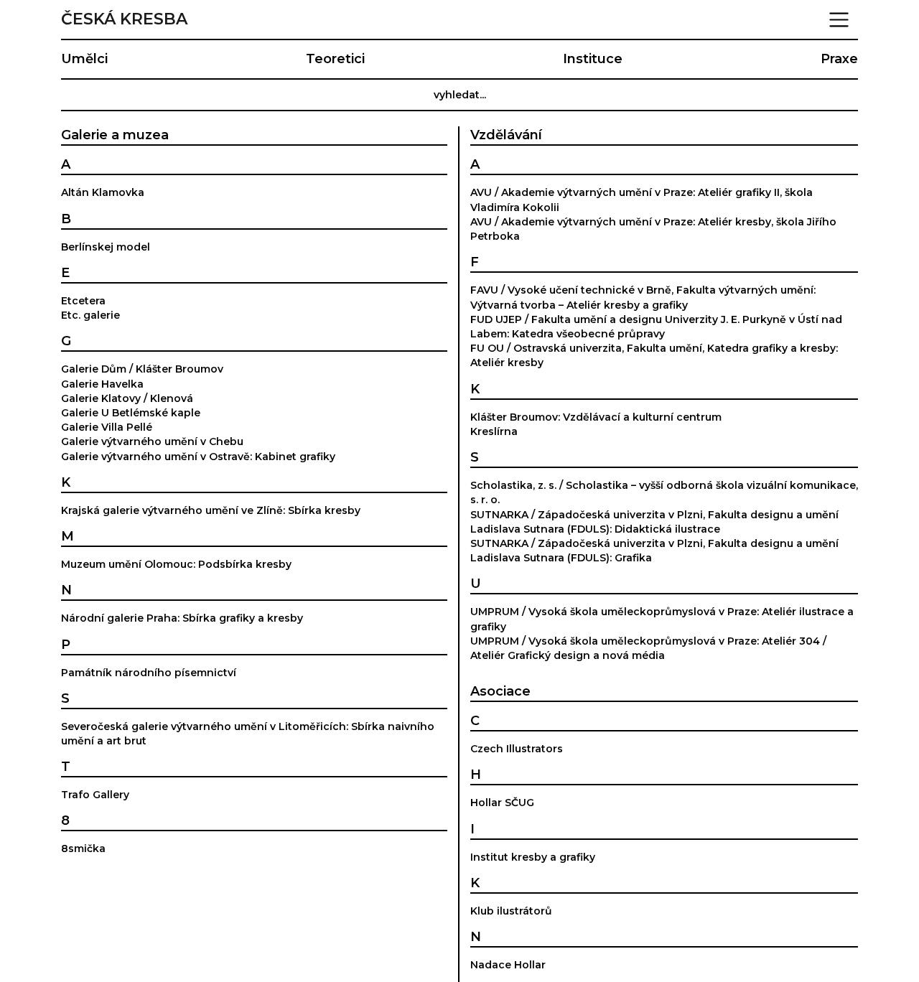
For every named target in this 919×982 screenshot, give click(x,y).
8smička (83, 848)
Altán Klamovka (102, 192)
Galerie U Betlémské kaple (130, 412)
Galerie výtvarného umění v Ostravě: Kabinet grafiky (198, 456)
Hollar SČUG (502, 802)
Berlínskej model (105, 246)
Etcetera (83, 300)
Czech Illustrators (516, 748)
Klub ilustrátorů (511, 910)
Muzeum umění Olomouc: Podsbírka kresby (176, 564)
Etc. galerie (90, 315)
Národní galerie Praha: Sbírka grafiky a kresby (182, 618)
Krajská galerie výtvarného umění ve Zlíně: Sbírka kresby (210, 510)
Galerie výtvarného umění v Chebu (152, 441)
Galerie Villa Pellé (106, 427)
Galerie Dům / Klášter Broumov (142, 369)
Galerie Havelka (102, 384)
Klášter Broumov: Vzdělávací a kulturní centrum (596, 417)
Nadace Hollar (508, 964)
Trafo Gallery (95, 794)
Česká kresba (124, 19)
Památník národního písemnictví (148, 672)
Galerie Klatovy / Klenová (127, 398)
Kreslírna (494, 431)
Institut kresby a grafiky (532, 857)
